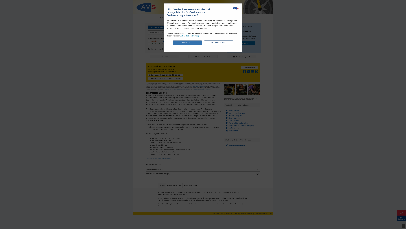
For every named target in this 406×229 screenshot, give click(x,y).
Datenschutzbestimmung (189, 36)
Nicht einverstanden (218, 42)
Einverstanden (187, 42)
